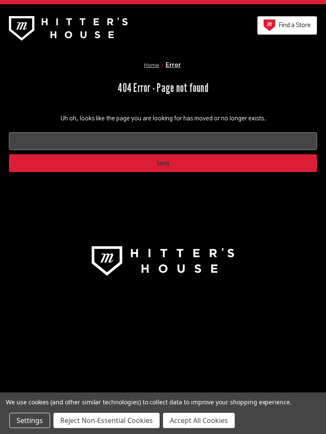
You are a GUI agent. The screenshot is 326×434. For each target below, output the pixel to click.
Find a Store (294, 25)
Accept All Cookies (199, 420)
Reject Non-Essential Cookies (106, 420)
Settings (30, 420)
